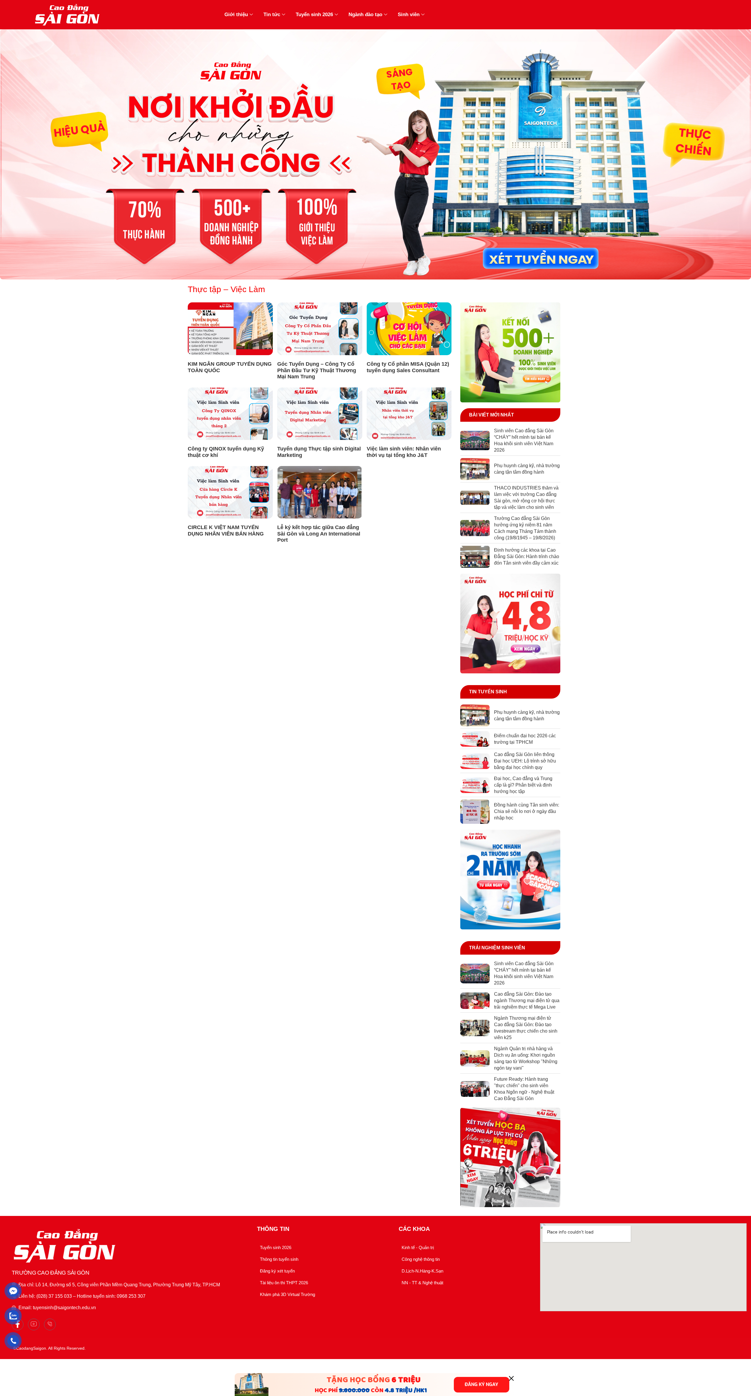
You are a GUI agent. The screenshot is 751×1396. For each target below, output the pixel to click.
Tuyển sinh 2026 (314, 14)
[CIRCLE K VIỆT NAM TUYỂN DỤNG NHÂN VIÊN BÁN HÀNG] (230, 492)
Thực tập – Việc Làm (226, 289)
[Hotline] (50, 1324)
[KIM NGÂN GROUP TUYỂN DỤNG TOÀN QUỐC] (230, 328)
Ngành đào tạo (365, 14)
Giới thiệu (236, 14)
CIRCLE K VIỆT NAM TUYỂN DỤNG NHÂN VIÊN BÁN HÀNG (226, 530)
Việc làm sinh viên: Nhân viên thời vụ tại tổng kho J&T (404, 452)
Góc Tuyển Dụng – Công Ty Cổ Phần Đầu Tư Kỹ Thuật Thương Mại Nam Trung (316, 370)
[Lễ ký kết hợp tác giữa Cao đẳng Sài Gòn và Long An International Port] (319, 492)
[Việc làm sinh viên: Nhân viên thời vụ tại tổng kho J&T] (409, 413)
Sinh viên (409, 14)
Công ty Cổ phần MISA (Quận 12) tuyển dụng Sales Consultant (408, 367)
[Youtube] (34, 1324)
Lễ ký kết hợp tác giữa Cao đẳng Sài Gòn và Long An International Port (318, 533)
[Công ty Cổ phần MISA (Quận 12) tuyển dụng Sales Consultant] (409, 328)
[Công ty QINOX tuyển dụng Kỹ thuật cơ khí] (230, 413)
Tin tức (271, 14)
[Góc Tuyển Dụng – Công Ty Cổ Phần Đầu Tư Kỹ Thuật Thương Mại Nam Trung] (319, 328)
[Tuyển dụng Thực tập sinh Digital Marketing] (319, 413)
